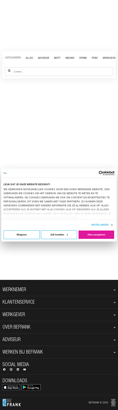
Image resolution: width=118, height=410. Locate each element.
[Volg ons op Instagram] (11, 369)
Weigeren (22, 234)
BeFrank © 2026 (98, 402)
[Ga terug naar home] (11, 8)
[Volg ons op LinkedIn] (18, 369)
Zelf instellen (57, 234)
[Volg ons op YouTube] (24, 369)
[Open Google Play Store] (31, 387)
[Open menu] (111, 8)
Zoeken (9, 71)
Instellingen (99, 224)
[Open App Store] (11, 387)
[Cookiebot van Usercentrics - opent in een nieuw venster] (101, 173)
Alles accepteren (96, 234)
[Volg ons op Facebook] (4, 369)
